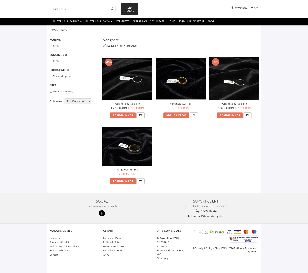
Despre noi (139, 21)
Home (171, 21)
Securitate (157, 21)
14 (54, 46)
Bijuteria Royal (60, 76)
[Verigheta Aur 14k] (181, 78)
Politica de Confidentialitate (64, 246)
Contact (54, 254)
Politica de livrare (59, 250)
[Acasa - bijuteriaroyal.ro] (139, 9)
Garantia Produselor (114, 246)
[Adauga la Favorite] (140, 115)
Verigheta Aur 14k (180, 103)
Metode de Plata (112, 238)
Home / (54, 30)
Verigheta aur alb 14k (127, 103)
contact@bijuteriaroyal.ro (208, 216)
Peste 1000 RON (61, 91)
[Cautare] (112, 9)
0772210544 (208, 211)
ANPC (106, 254)
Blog (210, 21)
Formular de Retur (191, 21)
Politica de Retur (111, 242)
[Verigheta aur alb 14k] (127, 79)
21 (54, 61)
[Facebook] (102, 213)
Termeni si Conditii (59, 242)
